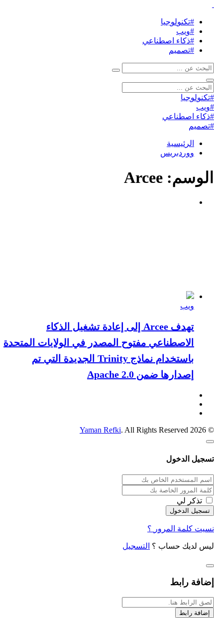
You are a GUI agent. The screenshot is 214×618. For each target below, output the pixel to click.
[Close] (210, 441)
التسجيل (136, 546)
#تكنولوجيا (177, 21)
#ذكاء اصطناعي (168, 40)
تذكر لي (189, 500)
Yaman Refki (100, 430)
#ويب (185, 31)
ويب (187, 306)
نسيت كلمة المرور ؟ (180, 528)
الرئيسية (180, 143)
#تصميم (181, 50)
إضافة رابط (194, 613)
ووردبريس (177, 153)
